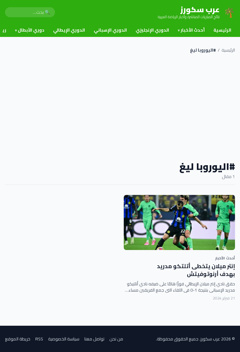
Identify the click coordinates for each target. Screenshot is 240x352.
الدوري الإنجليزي (152, 30)
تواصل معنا (94, 339)
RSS (39, 339)
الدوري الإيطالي (69, 30)
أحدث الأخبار (191, 30)
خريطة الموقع (17, 339)
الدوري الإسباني (110, 30)
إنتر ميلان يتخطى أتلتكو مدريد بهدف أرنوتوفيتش (196, 270)
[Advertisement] (120, 107)
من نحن (116, 339)
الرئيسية (222, 30)
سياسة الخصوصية (63, 339)
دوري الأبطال (29, 30)
